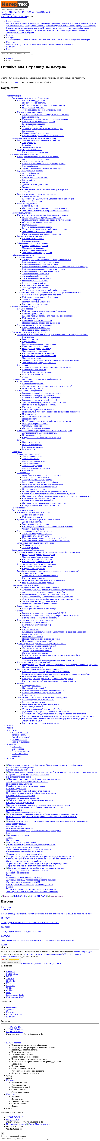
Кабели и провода (25, 309)
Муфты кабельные (30, 166)
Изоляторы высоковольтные (34, 103)
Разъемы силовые (30, 206)
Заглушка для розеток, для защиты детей (40, 601)
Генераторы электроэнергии (29, 150)
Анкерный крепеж (30, 173)
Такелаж (26, 192)
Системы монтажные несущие (35, 285)
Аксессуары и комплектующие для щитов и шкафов (45, 114)
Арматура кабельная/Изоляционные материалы (38, 157)
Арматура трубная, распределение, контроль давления (46, 367)
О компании (11, 1007)
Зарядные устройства (31, 147)
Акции (10, 728)
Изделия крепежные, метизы (30, 171)
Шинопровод (28, 131)
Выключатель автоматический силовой (39, 400)
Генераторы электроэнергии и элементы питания (66, 23)
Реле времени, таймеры (32, 447)
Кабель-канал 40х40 (15, 997)
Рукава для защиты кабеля (34, 283)
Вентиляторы (28, 337)
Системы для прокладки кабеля (31, 257)
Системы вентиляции (32, 358)
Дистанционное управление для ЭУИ (34, 662)
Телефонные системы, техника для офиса (35, 543)
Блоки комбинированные (28, 606)
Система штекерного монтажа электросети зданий (44, 208)
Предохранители (29, 224)
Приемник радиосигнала (33, 667)
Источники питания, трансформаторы (39, 405)
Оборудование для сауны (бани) (36, 348)
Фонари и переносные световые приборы (40, 505)
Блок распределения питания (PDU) (38, 700)
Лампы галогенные (30, 458)
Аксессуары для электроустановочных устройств (44, 592)
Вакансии (68, 44)
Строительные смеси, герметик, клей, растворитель (45, 189)
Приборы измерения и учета (35, 423)
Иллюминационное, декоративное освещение (43, 484)
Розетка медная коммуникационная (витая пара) (43, 690)
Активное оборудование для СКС (37, 533)
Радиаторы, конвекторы (32, 374)
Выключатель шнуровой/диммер (36, 625)
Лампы (9, 838)
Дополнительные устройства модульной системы (44, 402)
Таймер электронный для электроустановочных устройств (48, 660)
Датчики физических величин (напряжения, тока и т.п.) (47, 386)
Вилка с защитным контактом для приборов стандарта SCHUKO (51, 615)
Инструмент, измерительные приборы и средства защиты (42, 215)
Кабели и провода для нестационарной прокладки (44, 311)
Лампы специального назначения (37, 468)
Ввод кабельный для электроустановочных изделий (45, 594)
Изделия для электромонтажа (25, 154)
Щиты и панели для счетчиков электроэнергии (43, 135)
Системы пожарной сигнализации (37, 561)
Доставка (10, 1010)
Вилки (20, 611)
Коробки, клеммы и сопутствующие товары (36, 194)
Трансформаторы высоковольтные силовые (41, 110)
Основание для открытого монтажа (38, 676)
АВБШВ (10, 978)
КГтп (8, 983)
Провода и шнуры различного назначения (41, 323)
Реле (19, 440)
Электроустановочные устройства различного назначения (43, 711)
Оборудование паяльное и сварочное (33, 243)
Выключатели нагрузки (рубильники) (39, 395)
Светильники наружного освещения (38, 498)
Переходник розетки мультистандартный (40, 704)
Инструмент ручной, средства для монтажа (41, 217)
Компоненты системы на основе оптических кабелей (46, 540)
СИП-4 (9, 990)
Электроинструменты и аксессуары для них (41, 234)
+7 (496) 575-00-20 (26, 12)
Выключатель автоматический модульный (41, 398)
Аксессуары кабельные (32, 161)
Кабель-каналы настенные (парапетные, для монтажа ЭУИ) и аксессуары (55, 267)
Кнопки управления (31, 407)
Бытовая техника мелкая (33, 238)
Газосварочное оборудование (35, 245)
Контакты (10, 47)
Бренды (9, 35)
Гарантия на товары (81, 40)
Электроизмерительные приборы (37, 231)
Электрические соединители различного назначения (45, 210)
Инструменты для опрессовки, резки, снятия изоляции (46, 220)
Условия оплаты (30, 40)
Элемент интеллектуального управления (40, 723)
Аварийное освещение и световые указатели (42, 475)
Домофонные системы (32, 522)
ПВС (8, 992)
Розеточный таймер (31, 657)
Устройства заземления (32, 573)
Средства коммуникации (33, 529)
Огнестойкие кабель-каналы (35, 281)
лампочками (55, 954)
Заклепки (26, 187)
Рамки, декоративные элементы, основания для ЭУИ (40, 669)
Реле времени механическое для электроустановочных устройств (51, 655)
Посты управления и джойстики (36, 416)
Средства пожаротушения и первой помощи (37, 564)
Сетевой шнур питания (32, 707)
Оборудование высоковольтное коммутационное (44, 105)
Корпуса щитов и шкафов (33, 124)
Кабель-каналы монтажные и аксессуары (40, 262)
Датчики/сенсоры (25, 381)
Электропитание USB (32, 721)
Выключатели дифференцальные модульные (42, 393)
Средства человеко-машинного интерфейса (41, 437)
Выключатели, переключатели (35, 622)
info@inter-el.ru (7, 14)
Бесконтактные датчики (32, 384)
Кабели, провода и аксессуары (82, 26)
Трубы (25, 377)
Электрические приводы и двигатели (39, 363)
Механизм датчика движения (35, 653)
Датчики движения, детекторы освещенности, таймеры (41, 643)
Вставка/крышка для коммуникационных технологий (46, 672)
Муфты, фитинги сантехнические (37, 372)
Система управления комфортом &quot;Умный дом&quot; (47, 526)
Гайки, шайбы (28, 180)
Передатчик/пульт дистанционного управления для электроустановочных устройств (60, 664)
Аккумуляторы (29, 142)
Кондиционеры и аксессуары (35, 346)
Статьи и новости (55, 44)
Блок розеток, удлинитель (33, 702)
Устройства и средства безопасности (71, 30)
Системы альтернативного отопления (39, 355)
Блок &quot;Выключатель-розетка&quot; (40, 608)
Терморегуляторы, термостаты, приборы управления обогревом (50, 360)
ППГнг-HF (11, 981)
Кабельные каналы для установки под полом (42, 295)
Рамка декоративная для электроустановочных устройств (47, 679)
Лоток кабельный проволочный (36, 278)
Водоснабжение (29, 341)
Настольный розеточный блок (35, 688)
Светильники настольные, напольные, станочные (44, 503)
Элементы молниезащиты (33, 578)
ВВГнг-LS (10, 971)
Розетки (20, 683)
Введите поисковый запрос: (13, 1136)
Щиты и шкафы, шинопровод (30, 112)
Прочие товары (24, 30)
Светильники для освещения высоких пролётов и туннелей (48, 494)
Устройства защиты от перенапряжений (40, 576)
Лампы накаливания (31, 463)
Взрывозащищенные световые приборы (40, 482)
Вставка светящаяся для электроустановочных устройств (47, 597)
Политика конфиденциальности (35, 963)
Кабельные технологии (32, 517)
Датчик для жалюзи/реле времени (37, 650)
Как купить (11, 37)
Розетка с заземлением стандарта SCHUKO (41, 693)
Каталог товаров (13, 21)
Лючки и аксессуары (31, 299)
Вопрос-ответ (22, 44)
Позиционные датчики (32, 388)
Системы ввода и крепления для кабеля (34, 325)
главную (17, 82)
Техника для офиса (30, 547)
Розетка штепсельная (31, 695)
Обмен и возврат (64, 40)
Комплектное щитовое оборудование (38, 121)
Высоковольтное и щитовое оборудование (25, 23)
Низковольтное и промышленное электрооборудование (67, 28)
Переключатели (29, 414)
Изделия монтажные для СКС (35, 536)
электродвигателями (10, 956)
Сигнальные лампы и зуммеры (36, 428)
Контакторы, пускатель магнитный (38, 409)
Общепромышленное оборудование (38, 583)
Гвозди (25, 182)
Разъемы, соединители (27, 203)
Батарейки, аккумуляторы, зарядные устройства (38, 140)
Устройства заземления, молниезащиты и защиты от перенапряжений (48, 571)
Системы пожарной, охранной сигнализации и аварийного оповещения (49, 552)
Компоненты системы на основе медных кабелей (44, 538)
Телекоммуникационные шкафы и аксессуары (42, 128)
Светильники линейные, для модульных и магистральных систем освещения (56, 496)
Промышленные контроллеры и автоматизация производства (44, 430)
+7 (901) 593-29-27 (43, 12)
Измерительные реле (31, 442)
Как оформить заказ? (47, 40)
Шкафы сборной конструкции (35, 133)
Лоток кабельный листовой (34, 276)
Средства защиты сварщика (34, 250)
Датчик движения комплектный (36, 648)
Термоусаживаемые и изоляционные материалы (43, 168)
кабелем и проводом (83, 952)
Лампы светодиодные (32, 466)
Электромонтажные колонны (35, 304)
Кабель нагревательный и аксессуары (39, 344)
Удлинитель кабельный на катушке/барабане (42, 709)
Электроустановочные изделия (20, 33)
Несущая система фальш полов (36, 302)
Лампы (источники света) (28, 454)
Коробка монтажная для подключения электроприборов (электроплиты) (54, 714)
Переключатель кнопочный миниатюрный (41, 639)
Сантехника (22, 365)
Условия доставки (14, 40)
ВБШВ (9, 976)
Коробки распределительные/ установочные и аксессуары (48, 199)
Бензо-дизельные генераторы (35, 152)
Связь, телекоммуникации (42, 30)
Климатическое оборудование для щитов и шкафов (45, 119)
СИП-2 (9, 988)
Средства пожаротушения (33, 569)
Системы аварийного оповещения (37, 557)
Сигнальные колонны (32, 426)
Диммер (25, 627)
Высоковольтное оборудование (31, 100)
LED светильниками (71, 954)
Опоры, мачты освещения (33, 489)
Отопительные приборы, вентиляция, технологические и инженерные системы (52, 334)
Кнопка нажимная (30, 629)
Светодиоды (27, 470)
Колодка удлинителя (31, 686)
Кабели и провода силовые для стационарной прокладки (47, 316)
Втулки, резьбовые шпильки (35, 178)
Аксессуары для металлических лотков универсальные (46, 260)
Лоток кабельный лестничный (35, 274)
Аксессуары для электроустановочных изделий (38, 587)
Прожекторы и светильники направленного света (44, 491)
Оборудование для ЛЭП (33, 107)
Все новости (6, 907)
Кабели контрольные (31, 318)
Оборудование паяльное (33, 248)
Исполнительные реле (32, 444)
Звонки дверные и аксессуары (35, 524)
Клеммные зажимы (30, 117)
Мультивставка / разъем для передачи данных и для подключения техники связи (58, 716)
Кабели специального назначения (37, 320)
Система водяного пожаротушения (37, 566)
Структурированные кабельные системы (35, 531)
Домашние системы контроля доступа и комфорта (39, 519)
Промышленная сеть (31, 435)
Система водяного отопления (35, 351)
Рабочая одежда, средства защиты (37, 227)
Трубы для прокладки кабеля (35, 288)
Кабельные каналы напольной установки (40, 297)
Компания (10, 42)
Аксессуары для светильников (35, 159)
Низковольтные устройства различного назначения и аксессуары (51, 412)
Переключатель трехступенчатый (37, 641)
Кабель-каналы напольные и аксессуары (40, 264)
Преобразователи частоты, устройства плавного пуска (46, 421)
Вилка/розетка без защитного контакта (39, 618)
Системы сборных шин (32, 126)
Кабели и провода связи (33, 313)
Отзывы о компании (38, 44)
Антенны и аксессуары (32, 515)
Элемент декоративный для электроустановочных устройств (49, 681)
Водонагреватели (30, 339)
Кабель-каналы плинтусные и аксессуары (40, 271)
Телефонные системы (31, 545)
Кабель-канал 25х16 (15, 995)
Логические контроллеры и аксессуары (39, 433)
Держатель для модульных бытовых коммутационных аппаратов (51, 599)
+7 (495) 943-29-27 (9, 12)
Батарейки (27, 145)
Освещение (11, 30)
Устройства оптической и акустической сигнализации (41, 580)
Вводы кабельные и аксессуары (36, 327)
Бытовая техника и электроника (31, 236)
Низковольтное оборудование (30, 391)
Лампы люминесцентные (33, 461)
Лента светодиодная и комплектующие (39, 487)
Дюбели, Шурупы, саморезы (35, 185)
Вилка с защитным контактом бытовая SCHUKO (44, 613)
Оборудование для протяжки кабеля (38, 222)
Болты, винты (28, 175)
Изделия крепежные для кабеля (36, 330)
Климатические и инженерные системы (24, 28)
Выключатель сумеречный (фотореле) (39, 646)
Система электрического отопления (38, 353)
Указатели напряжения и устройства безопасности (44, 229)
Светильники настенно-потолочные (38, 501)
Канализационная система (34, 370)
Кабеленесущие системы (57, 26)
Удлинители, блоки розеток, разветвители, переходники (42, 697)
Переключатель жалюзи (32, 636)
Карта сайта (55, 963)
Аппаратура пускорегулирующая (37, 480)
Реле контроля (28, 449)
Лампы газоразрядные (32, 456)
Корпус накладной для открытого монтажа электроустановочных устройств (56, 674)
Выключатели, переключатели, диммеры (35, 620)
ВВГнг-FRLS (12, 974)
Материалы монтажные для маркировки (40, 604)
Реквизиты (11, 44)
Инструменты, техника (35, 26)
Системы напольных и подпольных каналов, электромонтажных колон (49, 292)
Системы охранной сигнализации (37, 559)
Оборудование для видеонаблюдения (38, 554)
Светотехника (23, 473)
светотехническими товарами (36, 954)
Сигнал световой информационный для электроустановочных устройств (54, 718)
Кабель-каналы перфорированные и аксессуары (43, 269)
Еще (8, 49)
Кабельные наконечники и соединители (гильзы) (44, 164)
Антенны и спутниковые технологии (33, 512)
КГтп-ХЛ (10, 985)
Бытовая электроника (31, 241)
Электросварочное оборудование (37, 253)
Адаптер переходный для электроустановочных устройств (48, 590)
